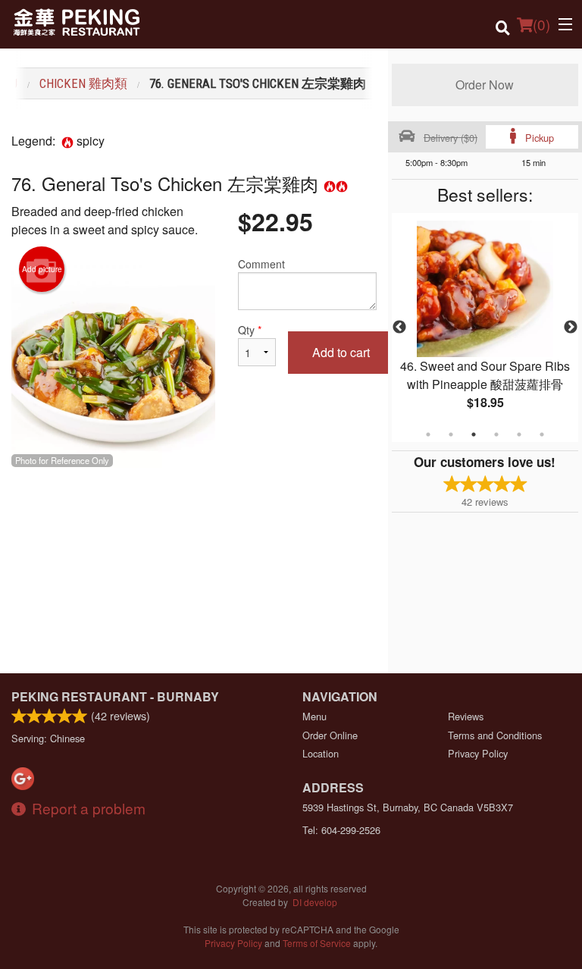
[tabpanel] (485, 327)
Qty (249, 329)
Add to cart (341, 352)
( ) (541, 24)
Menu (314, 716)
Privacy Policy (478, 753)
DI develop (315, 901)
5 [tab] (519, 434)
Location (320, 753)
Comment (261, 263)
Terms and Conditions (495, 735)
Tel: (341, 830)
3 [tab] (473, 434)
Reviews (465, 716)
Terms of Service (317, 942)
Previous (399, 327)
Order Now (484, 84)
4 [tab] (496, 434)
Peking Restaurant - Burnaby (115, 696)
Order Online (330, 735)
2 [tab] (450, 434)
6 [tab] (541, 434)
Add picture (42, 269)
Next (570, 327)
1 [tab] (428, 434)
